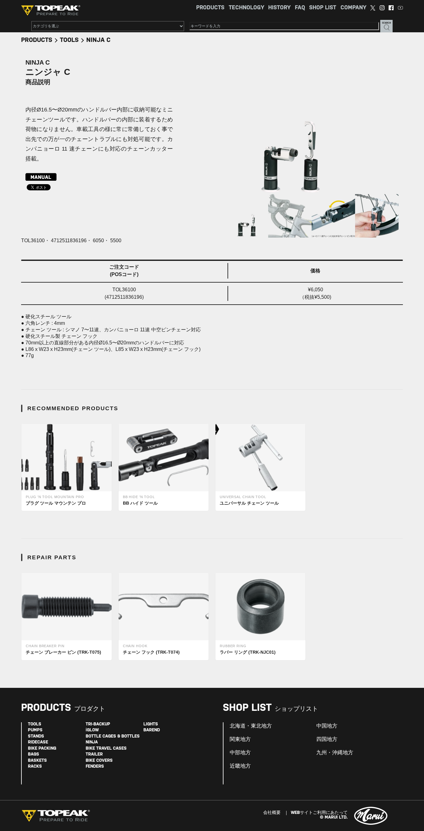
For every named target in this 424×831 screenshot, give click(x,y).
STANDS (36, 736)
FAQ (300, 8)
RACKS (35, 767)
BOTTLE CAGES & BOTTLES (113, 736)
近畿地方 (240, 766)
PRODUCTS (210, 8)
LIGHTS (150, 724)
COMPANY (353, 8)
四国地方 (326, 739)
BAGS (33, 754)
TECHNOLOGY (246, 8)
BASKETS (37, 761)
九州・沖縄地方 (334, 752)
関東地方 (240, 739)
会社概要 (272, 813)
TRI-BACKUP (98, 724)
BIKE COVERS (99, 761)
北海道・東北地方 (251, 726)
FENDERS (95, 767)
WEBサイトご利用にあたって (319, 813)
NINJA (92, 742)
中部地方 (240, 752)
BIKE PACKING (42, 749)
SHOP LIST (322, 8)
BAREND (151, 730)
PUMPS (35, 730)
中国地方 (326, 726)
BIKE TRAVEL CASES (106, 749)
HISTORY (279, 8)
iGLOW (92, 730)
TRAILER (94, 754)
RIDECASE (38, 742)
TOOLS (69, 40)
